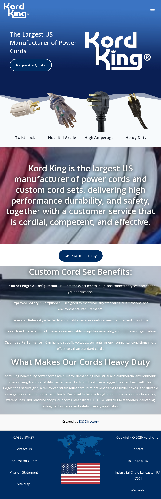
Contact (137, 449)
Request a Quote (31, 65)
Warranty (138, 490)
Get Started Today (80, 255)
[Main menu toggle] (152, 11)
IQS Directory (89, 421)
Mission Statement (23, 472)
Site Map (23, 484)
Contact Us (23, 449)
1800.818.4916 (137, 460)
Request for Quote (24, 460)
